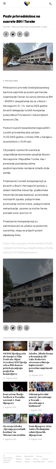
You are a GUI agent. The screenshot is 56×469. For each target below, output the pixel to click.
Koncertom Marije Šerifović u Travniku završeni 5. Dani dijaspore (13, 398)
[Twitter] (13, 34)
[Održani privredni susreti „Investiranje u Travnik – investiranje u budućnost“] (41, 386)
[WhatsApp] (27, 34)
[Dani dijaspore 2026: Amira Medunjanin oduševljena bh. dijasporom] (41, 418)
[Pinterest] (20, 34)
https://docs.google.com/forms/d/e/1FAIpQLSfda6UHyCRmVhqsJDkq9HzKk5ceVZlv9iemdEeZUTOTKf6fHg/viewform (28, 248)
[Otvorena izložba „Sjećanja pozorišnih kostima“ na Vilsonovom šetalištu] (15, 418)
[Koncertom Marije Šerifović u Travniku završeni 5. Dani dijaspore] (15, 386)
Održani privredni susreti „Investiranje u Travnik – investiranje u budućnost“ (40, 400)
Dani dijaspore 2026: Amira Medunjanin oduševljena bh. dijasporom (40, 430)
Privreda (6, 27)
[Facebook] (6, 34)
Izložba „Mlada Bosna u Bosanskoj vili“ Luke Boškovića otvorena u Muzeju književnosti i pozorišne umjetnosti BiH (41, 362)
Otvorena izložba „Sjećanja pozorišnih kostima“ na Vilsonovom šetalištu (14, 430)
